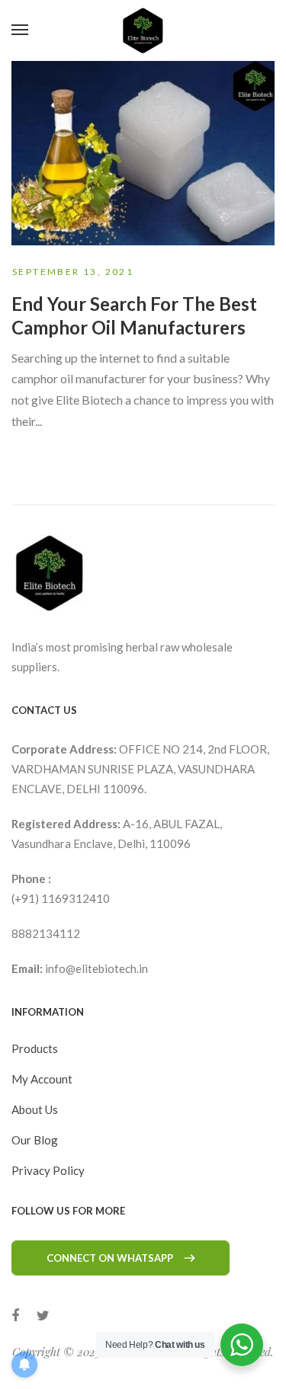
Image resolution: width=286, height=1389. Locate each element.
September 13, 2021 (72, 271)
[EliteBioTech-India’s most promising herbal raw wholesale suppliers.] (143, 30)
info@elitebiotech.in (96, 968)
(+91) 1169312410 (60, 898)
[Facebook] (15, 1315)
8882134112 (45, 933)
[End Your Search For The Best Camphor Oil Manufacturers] (143, 153)
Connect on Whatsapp (110, 1258)
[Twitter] (43, 1315)
